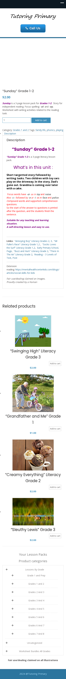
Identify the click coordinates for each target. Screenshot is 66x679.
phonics (51, 130)
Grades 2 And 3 (36, 592)
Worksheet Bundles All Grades (34, 651)
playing (59, 130)
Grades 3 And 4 (36, 600)
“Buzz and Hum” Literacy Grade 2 (31, 251)
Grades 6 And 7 (36, 625)
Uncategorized (34, 642)
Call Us (34, 28)
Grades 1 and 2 (21, 130)
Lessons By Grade (34, 569)
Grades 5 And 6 (36, 617)
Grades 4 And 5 (36, 608)
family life (40, 130)
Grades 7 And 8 (36, 633)
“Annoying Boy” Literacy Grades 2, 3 (33, 241)
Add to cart (41, 120)
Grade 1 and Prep (36, 575)
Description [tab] (10, 133)
